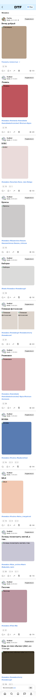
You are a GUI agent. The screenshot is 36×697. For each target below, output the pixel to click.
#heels (4, 289)
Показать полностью (10, 62)
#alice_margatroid (24, 516)
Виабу (8, 20)
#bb (16, 626)
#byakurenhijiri (22, 458)
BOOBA (5, 419)
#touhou (13, 458)
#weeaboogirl (21, 289)
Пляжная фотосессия (12, 309)
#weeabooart (7, 335)
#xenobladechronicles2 (10, 123)
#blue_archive (15, 564)
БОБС (4, 143)
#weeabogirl (14, 333)
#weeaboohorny (26, 333)
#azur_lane (22, 182)
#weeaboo (6, 121)
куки (14, 688)
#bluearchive (15, 241)
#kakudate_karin (8, 567)
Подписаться (29, 19)
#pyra (29, 123)
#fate (12, 626)
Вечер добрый (8, 23)
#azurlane (14, 182)
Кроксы (5, 202)
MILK (4, 478)
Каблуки (6, 263)
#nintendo (14, 121)
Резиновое (7, 355)
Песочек (6, 587)
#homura (23, 123)
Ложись (5, 82)
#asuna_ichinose (20, 243)
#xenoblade (22, 121)
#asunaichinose (8, 243)
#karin (23, 564)
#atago (29, 182)
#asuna (23, 241)
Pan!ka (9, 18)
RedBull (9, 77)
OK (31, 688)
